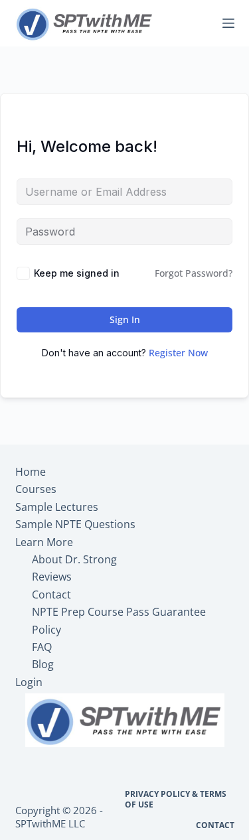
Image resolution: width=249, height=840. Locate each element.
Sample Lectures (56, 507)
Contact (51, 594)
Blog (43, 664)
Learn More (44, 542)
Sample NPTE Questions (75, 524)
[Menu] (228, 23)
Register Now (178, 352)
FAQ (42, 647)
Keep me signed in (77, 273)
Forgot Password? (193, 273)
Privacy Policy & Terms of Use (175, 799)
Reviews (52, 576)
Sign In (125, 319)
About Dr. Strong (74, 559)
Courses (35, 489)
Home (30, 471)
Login (28, 682)
